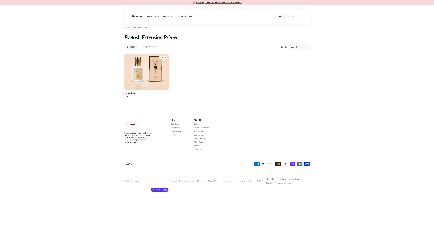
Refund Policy (198, 131)
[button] (292, 16)
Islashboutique (134, 181)
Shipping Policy (199, 135)
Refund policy (270, 179)
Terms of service (294, 179)
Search (196, 124)
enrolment (238, 2)
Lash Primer (130, 93)
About (173, 135)
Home (126, 27)
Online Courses (175, 124)
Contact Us (197, 149)
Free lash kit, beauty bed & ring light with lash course (215, 2)
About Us (197, 146)
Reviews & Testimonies (178, 131)
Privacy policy (281, 179)
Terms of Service (199, 138)
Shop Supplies (175, 128)
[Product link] (146, 76)
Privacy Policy (198, 142)
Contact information (284, 183)
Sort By (284, 47)
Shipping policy (270, 183)
